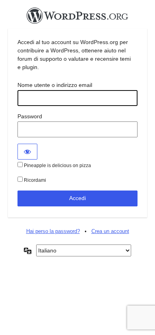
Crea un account (110, 231)
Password (29, 116)
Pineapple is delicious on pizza (57, 165)
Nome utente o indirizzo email (54, 85)
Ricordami (34, 180)
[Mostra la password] (27, 152)
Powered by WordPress (77, 18)
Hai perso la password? (53, 231)
